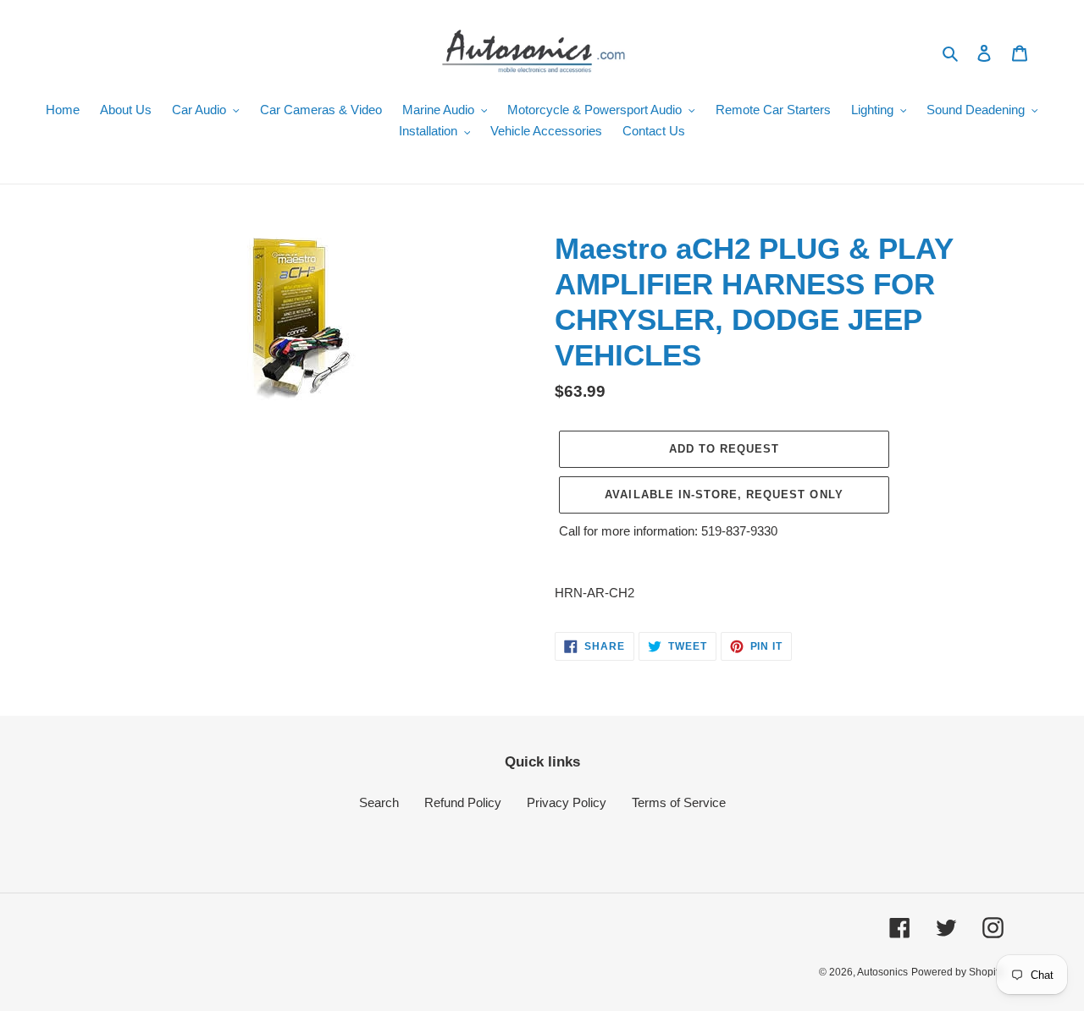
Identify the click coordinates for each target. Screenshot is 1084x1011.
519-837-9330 (739, 531)
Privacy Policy (566, 802)
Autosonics (882, 972)
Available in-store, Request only (724, 494)
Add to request (724, 448)
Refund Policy (462, 802)
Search (379, 802)
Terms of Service (679, 802)
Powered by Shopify (957, 972)
